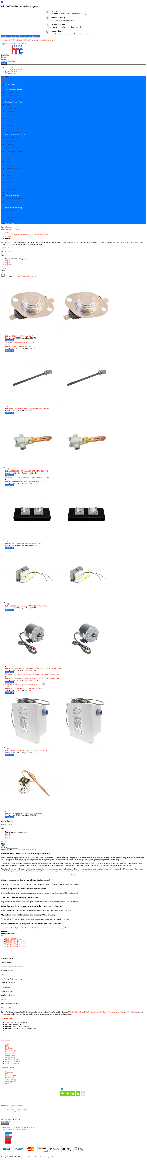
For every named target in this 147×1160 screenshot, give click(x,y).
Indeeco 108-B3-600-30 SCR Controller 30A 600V (23, 543)
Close (3, 79)
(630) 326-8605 (25, 40)
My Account (9, 223)
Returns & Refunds (11, 1060)
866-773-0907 (10, 1110)
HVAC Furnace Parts (91, 1012)
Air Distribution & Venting (14, 90)
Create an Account (15, 69)
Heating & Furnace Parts (13, 102)
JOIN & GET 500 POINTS (10, 36)
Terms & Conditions (12, 1063)
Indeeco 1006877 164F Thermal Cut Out (20, 336)
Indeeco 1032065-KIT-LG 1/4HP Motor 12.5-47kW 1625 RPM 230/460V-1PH (33, 668)
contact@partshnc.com (13, 1112)
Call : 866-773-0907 (12, 40)
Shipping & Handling (12, 1061)
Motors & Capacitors (12, 195)
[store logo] (17, 55)
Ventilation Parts (117, 1012)
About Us (8, 1044)
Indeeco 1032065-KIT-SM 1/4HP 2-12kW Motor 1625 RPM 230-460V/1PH (32, 678)
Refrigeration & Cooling (13, 208)
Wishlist (8, 1084)
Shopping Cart (10, 1082)
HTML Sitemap (10, 1050)
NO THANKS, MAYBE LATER (29, 36)
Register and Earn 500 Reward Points (13, 44)
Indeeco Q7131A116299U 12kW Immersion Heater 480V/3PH (27, 409)
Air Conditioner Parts (76, 1012)
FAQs (7, 1074)
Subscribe (5, 1123)
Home (7, 233)
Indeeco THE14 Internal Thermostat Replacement (23, 813)
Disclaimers (9, 1048)
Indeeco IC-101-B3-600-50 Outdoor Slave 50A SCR (24, 688)
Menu (3, 81)
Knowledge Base (11, 1052)
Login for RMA (10, 1076)
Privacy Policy (10, 1058)
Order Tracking (10, 1080)
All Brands (9, 237)
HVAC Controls (132, 1012)
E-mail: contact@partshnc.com (44, 40)
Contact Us (9, 1072)
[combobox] (11, 61)
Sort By (3, 276)
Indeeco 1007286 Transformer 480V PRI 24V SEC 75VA (26, 606)
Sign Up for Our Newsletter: (10, 1119)
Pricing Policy (10, 1056)
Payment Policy (10, 1054)
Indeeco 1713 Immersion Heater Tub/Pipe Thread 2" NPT (26, 481)
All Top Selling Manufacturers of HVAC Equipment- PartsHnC (26, 235)
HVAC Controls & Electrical (15, 135)
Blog (7, 1046)
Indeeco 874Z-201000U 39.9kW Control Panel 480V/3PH (26, 751)
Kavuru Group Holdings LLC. (44, 1157)
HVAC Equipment (11, 84)
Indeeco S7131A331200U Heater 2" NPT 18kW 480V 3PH (26, 471)
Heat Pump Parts (105, 1012)
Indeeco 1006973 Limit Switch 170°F (18, 346)
